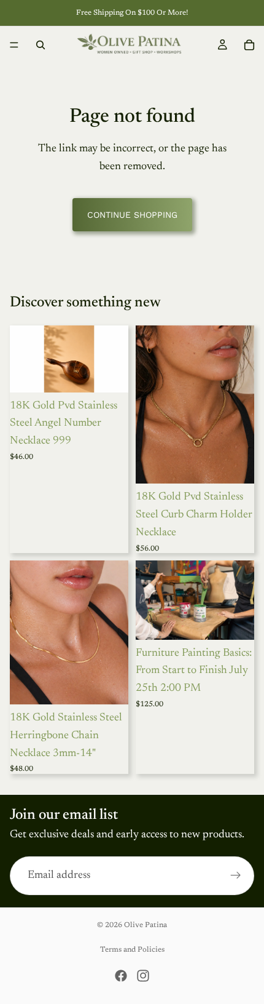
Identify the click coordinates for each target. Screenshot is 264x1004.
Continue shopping (132, 215)
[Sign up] (236, 875)
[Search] (40, 44)
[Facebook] (121, 975)
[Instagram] (143, 975)
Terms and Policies (132, 950)
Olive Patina (145, 925)
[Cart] (249, 44)
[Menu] (14, 45)
